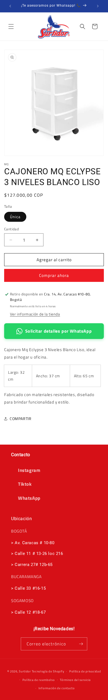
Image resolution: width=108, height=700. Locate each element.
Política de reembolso (38, 680)
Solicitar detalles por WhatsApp (58, 331)
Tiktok (25, 484)
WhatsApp (29, 498)
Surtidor (25, 671)
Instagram (29, 470)
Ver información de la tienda (35, 314)
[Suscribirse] (81, 643)
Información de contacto (56, 688)
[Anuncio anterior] (10, 6)
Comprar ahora (54, 275)
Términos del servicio (75, 680)
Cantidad (11, 229)
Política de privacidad (85, 671)
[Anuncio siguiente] (98, 6)
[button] (11, 26)
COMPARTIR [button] (20, 418)
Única (15, 217)
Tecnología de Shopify (48, 671)
